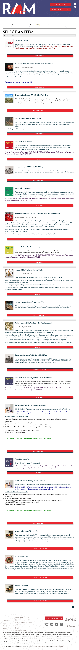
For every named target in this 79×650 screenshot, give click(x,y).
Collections (6, 620)
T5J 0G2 (18, 624)
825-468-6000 (20, 630)
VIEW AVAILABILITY (39, 110)
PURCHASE (39, 159)
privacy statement (58, 646)
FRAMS (5, 628)
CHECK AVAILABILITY (40, 548)
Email (16, 628)
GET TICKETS (39, 56)
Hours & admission (60, 9)
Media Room (6, 625)
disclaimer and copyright (38, 646)
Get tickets (60, 4)
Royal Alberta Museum (22, 618)
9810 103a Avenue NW (22, 620)
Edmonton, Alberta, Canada (23, 622)
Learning (5, 623)
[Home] (19, 1)
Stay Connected (54, 618)
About (4, 618)
